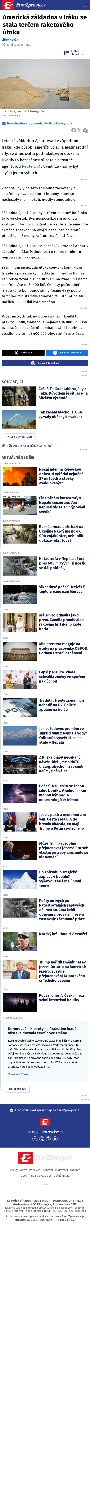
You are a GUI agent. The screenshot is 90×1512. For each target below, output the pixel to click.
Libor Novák (10, 40)
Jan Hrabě (22, 1074)
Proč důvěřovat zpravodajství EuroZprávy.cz (38, 123)
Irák (9, 446)
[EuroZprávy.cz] (27, 5)
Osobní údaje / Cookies (36, 1175)
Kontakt (47, 1170)
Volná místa (61, 1175)
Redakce (34, 1170)
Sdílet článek (75, 52)
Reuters (29, 166)
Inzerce (75, 1170)
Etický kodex (18, 1170)
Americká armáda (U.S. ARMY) (32, 446)
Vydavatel (61, 1170)
